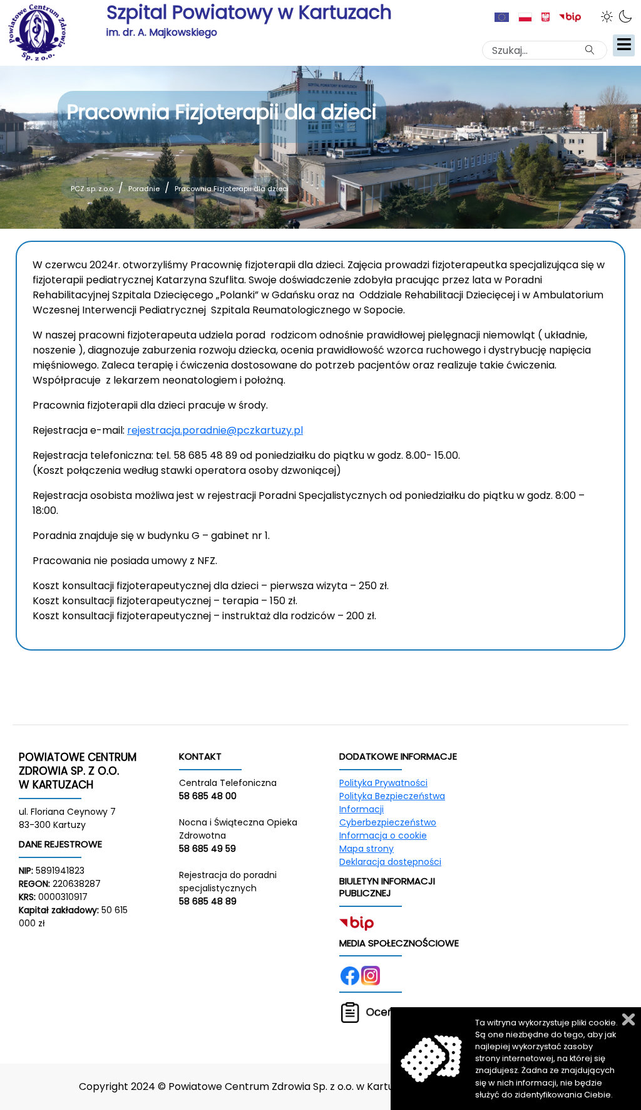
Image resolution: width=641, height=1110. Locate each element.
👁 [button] (609, 16)
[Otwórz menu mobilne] (624, 45)
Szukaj (594, 49)
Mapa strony (366, 848)
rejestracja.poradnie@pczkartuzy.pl (215, 430)
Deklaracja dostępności (390, 862)
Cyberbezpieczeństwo (387, 822)
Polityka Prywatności (383, 783)
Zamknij (628, 1019)
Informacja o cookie (383, 835)
